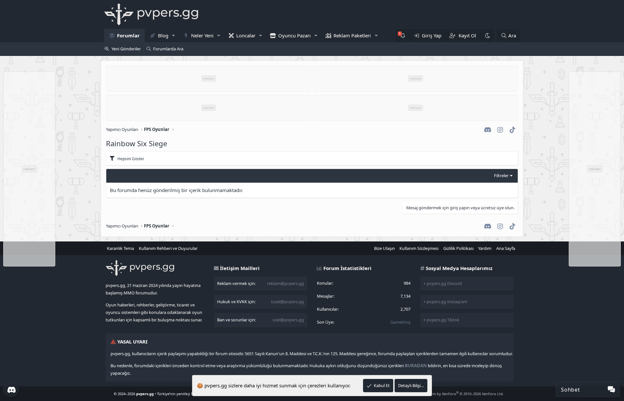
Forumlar (128, 35)
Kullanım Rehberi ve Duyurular (168, 248)
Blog (163, 35)
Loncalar (245, 35)
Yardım (484, 248)
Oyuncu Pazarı (294, 35)
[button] (173, 35)
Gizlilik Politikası (458, 248)
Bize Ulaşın (384, 248)
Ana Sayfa (505, 248)
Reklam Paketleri (352, 35)
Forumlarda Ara (168, 49)
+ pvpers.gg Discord (442, 283)
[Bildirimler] (403, 35)
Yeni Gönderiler (126, 49)
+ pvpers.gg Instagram (445, 301)
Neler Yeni (202, 35)
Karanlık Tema (120, 248)
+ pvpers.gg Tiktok (441, 320)
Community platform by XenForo (452, 393)
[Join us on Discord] (11, 390)
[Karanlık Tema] (487, 35)
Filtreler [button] (501, 175)
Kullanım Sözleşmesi (418, 248)
